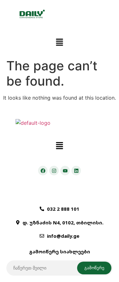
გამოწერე (94, 267)
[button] (59, 42)
